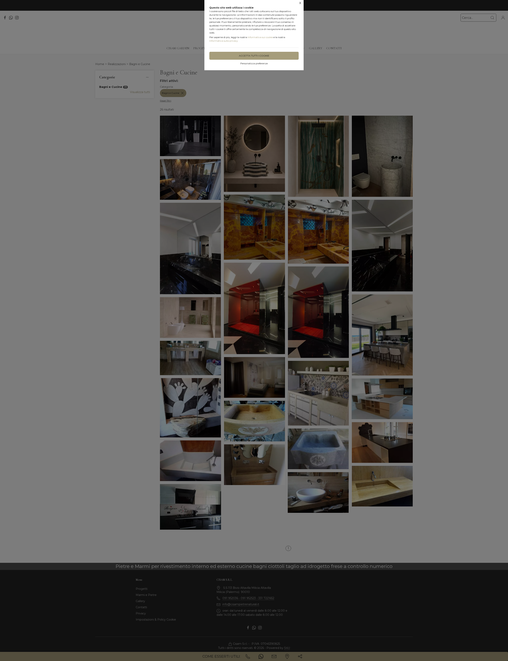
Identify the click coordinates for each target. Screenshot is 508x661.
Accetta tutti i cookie (254, 55)
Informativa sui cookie (260, 37)
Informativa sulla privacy (223, 40)
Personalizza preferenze (254, 63)
